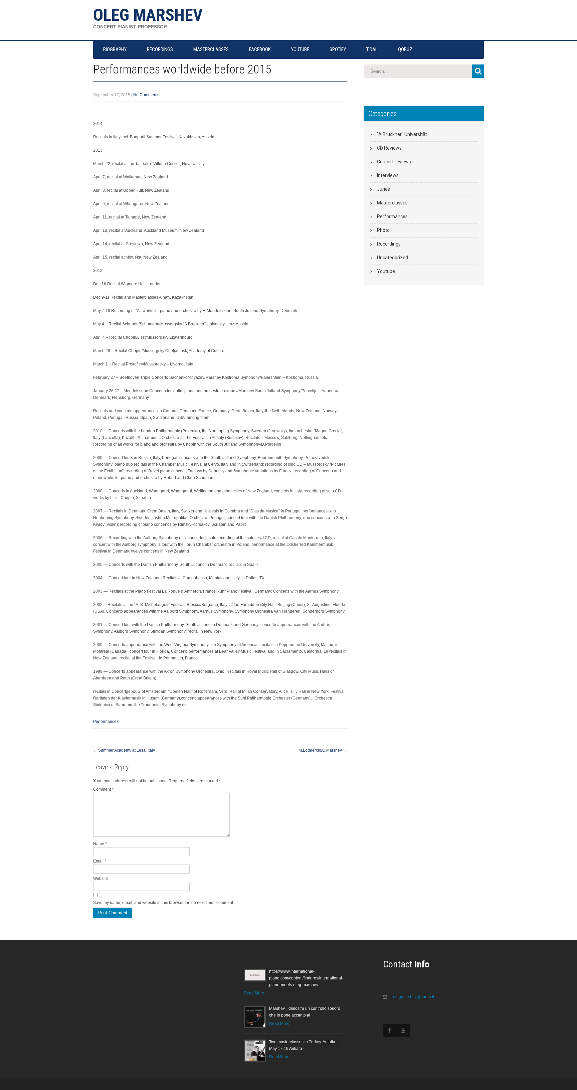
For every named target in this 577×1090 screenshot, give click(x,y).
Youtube (386, 271)
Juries (383, 189)
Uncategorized (392, 257)
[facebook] (389, 1030)
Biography (115, 49)
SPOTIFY (338, 49)
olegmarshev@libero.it (413, 996)
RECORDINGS (160, 49)
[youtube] (403, 1030)
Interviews (388, 175)
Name (100, 843)
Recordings (389, 244)
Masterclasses (392, 202)
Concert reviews (394, 161)
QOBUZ (405, 49)
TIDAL (372, 49)
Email (99, 861)
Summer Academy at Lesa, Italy (124, 750)
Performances (106, 721)
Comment (103, 789)
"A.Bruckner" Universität (402, 134)
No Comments (146, 95)
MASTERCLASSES (211, 49)
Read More (254, 993)
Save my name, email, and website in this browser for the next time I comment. (163, 902)
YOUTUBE (300, 49)
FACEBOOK (260, 49)
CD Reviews (389, 148)
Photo (383, 230)
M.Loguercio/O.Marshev (323, 750)
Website (100, 878)
